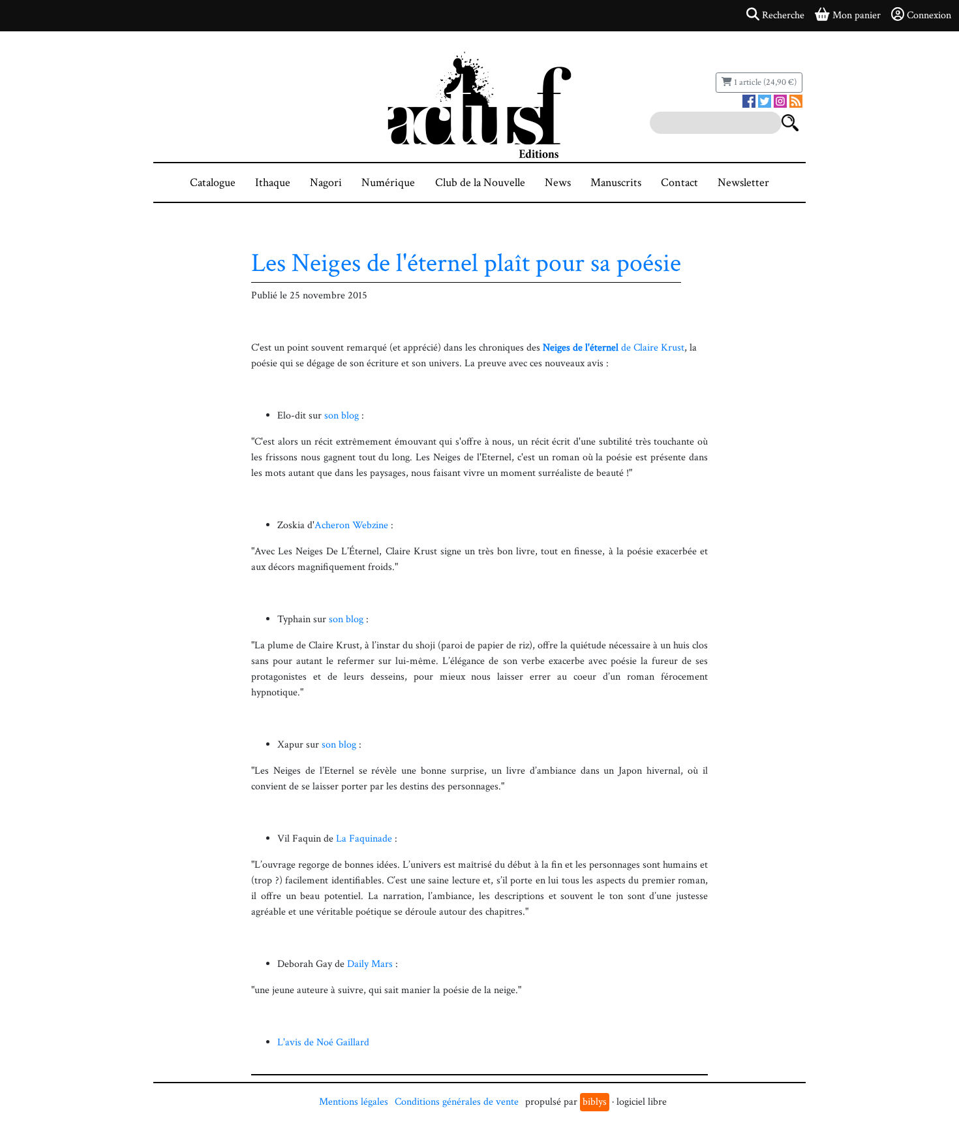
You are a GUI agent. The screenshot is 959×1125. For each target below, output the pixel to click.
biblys (595, 1102)
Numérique (388, 182)
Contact (679, 182)
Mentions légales (353, 1102)
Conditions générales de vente (457, 1102)
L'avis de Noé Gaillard (323, 1042)
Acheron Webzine (351, 525)
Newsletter (743, 182)
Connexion (929, 15)
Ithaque (272, 182)
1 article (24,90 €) (764, 82)
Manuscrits (615, 182)
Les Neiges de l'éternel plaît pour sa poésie (466, 263)
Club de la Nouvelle (480, 182)
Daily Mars (370, 964)
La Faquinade (364, 839)
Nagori (326, 182)
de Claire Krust (613, 348)
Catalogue (213, 182)
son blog (341, 415)
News (558, 182)
